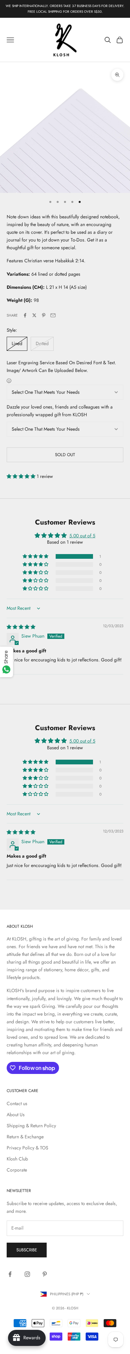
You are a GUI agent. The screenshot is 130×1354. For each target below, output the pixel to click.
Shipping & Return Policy (31, 1125)
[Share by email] (53, 315)
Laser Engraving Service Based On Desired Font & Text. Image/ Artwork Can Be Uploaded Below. (61, 366)
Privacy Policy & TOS (27, 1147)
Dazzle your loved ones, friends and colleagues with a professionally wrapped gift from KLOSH (60, 410)
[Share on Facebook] (25, 315)
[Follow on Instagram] (27, 1274)
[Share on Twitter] (34, 315)
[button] (22, 476)
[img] (21, 627)
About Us (16, 1114)
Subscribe (26, 1250)
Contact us (17, 1103)
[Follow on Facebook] (10, 1274)
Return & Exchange (25, 1136)
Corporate (17, 1170)
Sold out (65, 454)
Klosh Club (17, 1158)
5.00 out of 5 (82, 535)
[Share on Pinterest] (43, 315)
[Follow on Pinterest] (44, 1274)
